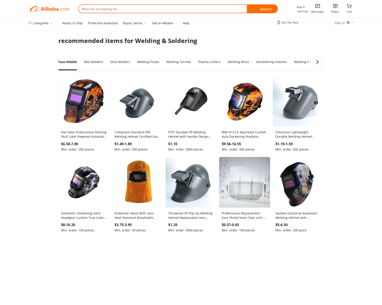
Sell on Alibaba (162, 23)
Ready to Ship (72, 23)
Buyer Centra (132, 23)
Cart (349, 11)
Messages (317, 11)
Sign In (301, 7)
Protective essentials (103, 23)
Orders (335, 11)
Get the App (290, 22)
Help (186, 23)
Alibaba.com (49, 9)
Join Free (302, 11)
